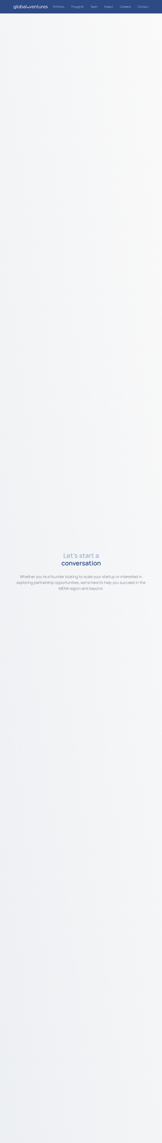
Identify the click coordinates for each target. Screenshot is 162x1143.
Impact (108, 7)
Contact (143, 7)
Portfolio (58, 7)
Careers (125, 7)
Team (93, 7)
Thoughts (77, 7)
